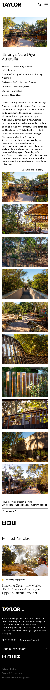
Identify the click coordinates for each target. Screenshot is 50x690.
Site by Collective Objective (16, 678)
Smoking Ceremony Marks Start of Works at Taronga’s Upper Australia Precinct (21, 589)
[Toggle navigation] (46, 4)
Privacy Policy (9, 669)
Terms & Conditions (12, 673)
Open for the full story (25, 170)
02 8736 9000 (9, 640)
